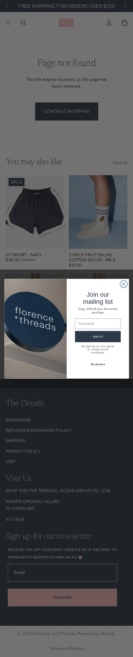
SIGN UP (98, 336)
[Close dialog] (123, 284)
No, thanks (97, 364)
